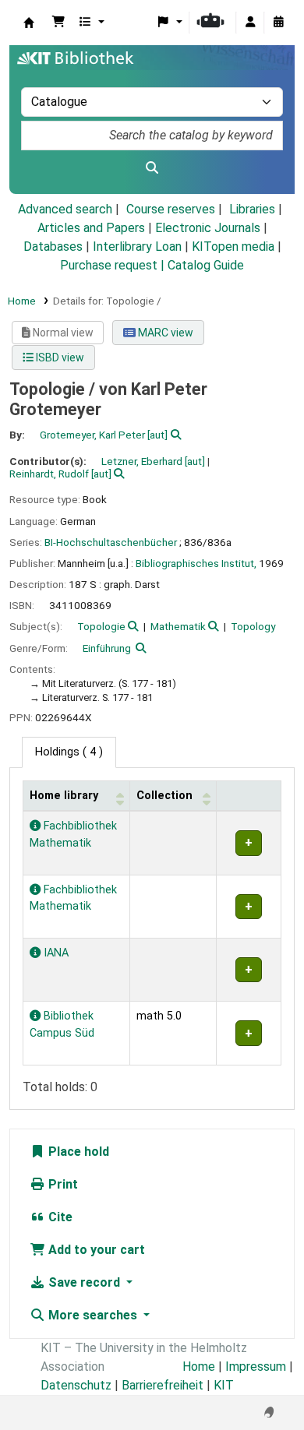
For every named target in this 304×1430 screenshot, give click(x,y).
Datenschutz (76, 1385)
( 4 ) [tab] (69, 752)
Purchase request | (114, 265)
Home (22, 300)
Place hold (77, 1151)
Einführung (107, 648)
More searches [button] (92, 1315)
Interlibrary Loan (137, 246)
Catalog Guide (206, 265)
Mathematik (178, 626)
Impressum (255, 1366)
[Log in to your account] (250, 22)
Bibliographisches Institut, (196, 563)
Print (61, 1184)
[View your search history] (278, 22)
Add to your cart (95, 1249)
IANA (55, 953)
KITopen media (233, 246)
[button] (58, 22)
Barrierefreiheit (162, 1385)
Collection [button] (164, 795)
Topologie (101, 626)
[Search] (152, 168)
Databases (53, 246)
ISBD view (59, 357)
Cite (58, 1217)
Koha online (28, 22)
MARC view (164, 332)
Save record (84, 1282)
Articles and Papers (91, 227)
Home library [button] (64, 795)
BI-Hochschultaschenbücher (110, 542)
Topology (253, 626)
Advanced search (65, 209)
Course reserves (170, 209)
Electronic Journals (207, 227)
